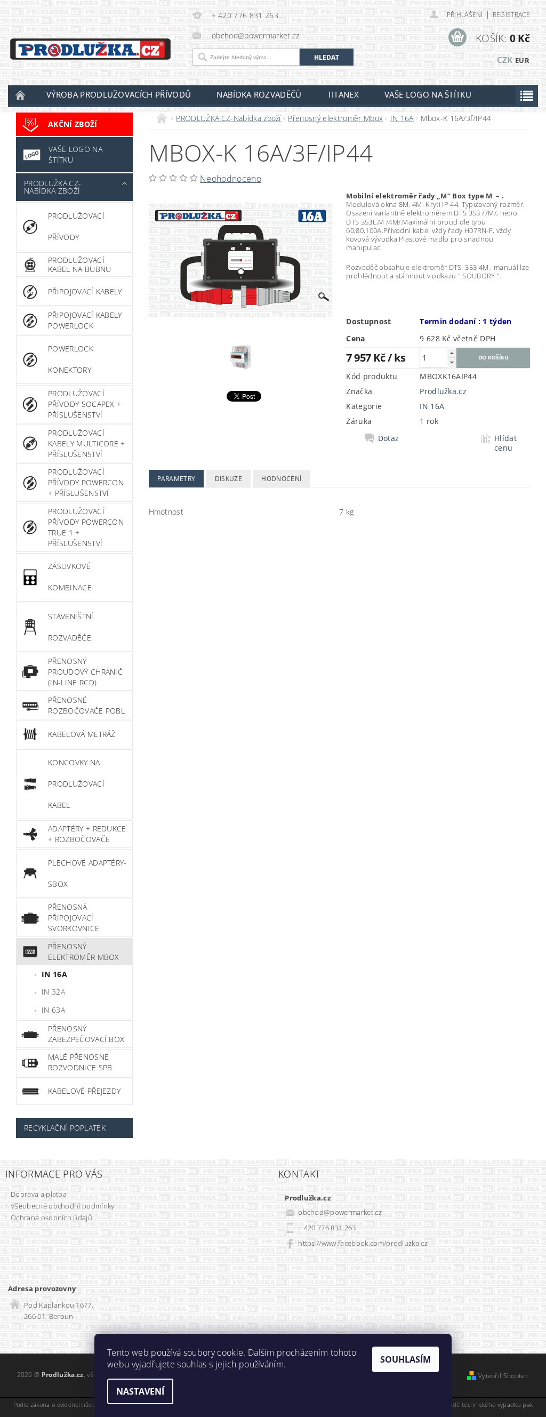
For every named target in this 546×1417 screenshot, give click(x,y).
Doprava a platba (39, 1194)
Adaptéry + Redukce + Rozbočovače (87, 833)
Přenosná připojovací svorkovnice (74, 917)
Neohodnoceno (230, 179)
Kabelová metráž (82, 734)
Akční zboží (73, 124)
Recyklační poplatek (65, 1128)
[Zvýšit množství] (451, 353)
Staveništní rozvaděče (71, 627)
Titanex (343, 94)
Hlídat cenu (505, 443)
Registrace (511, 14)
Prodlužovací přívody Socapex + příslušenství (84, 404)
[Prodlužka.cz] (90, 49)
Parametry (176, 478)
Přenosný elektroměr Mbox (83, 951)
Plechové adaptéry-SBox (87, 873)
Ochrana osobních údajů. (52, 1217)
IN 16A (54, 974)
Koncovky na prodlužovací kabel (76, 783)
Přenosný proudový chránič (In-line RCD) (85, 671)
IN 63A (53, 1010)
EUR (522, 60)
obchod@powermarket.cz (340, 1212)
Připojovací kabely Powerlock (85, 320)
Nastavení (140, 1391)
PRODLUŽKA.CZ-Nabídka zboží (52, 187)
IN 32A (53, 992)
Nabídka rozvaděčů (258, 94)
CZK (505, 59)
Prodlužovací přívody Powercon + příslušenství (86, 482)
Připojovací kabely (85, 291)
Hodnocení (281, 478)
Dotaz (388, 438)
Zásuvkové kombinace (70, 577)
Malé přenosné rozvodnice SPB (80, 1062)
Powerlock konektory (70, 359)
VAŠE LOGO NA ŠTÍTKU (75, 154)
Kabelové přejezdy (84, 1091)
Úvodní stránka (21, 94)
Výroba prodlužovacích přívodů (118, 94)
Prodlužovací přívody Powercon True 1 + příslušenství (86, 527)
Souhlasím (405, 1359)
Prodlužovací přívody (76, 226)
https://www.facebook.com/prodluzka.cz (363, 1243)
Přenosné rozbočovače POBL (86, 705)
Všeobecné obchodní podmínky (63, 1206)
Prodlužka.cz (443, 391)
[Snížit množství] (451, 362)
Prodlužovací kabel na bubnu (79, 265)
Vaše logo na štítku (427, 94)
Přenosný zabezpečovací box (86, 1033)
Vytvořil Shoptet (502, 1375)
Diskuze (228, 478)
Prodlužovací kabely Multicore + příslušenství (86, 443)
